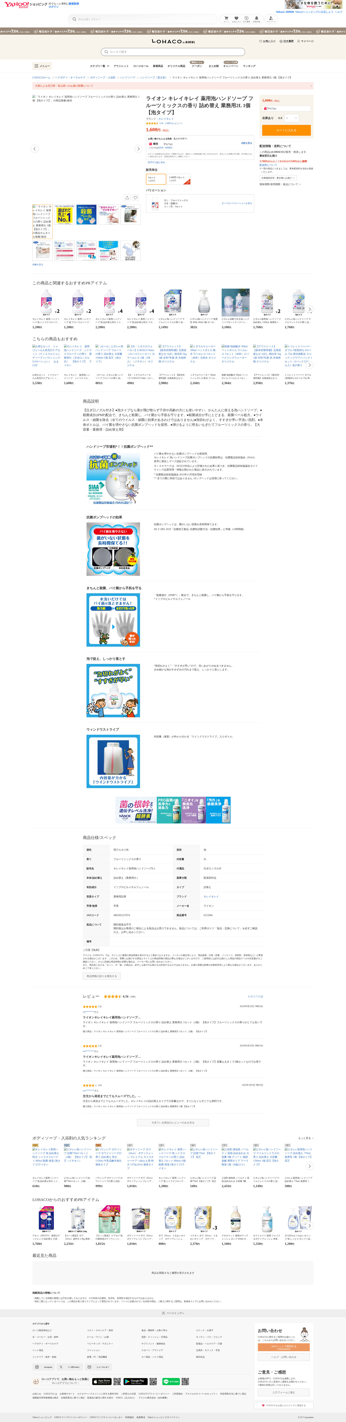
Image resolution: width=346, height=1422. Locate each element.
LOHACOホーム (41, 77)
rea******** (88, 1012)
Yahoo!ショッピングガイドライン (164, 1417)
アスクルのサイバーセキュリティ (201, 1394)
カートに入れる (286, 130)
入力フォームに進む (283, 1392)
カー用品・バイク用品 (152, 1357)
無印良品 (200, 1357)
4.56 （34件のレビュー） (171, 123)
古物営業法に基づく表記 (73, 1397)
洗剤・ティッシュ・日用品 (154, 1337)
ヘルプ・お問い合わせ (283, 1357)
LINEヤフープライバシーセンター (106, 1417)
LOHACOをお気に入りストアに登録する (286, 1405)
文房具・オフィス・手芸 (208, 1350)
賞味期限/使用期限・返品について (279, 184)
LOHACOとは (50, 1394)
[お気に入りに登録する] (135, 197)
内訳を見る (246, 143)
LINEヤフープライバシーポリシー (70, 1417)
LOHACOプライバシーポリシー (154, 1394)
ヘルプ (338, 11)
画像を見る (37, 264)
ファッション (93, 1350)
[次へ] (138, 149)
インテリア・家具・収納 (44, 1357)
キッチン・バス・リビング (209, 1337)
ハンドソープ (127, 77)
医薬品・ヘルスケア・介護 (209, 1344)
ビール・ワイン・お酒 (98, 1337)
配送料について (268, 165)
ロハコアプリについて (64, 1383)
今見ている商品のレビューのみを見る (173, 1122)
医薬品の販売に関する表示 (100, 1397)
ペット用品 (37, 1350)
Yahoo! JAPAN (285, 11)
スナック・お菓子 (204, 1330)
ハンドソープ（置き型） (154, 77)
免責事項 (140, 1417)
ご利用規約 (177, 1394)
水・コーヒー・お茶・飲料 (45, 1337)
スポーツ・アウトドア (152, 1350)
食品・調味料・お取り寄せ (154, 1330)
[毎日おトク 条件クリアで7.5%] (173, 31)
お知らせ (36, 1394)
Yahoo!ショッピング (42, 1417)
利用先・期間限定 (165, 148)
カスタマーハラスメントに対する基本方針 (97, 1394)
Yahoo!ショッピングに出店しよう (314, 11)
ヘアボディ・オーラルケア (70, 77)
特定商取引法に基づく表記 (233, 1394)
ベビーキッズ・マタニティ (100, 1344)
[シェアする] (127, 197)
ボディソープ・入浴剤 (102, 77)
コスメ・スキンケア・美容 (100, 1330)
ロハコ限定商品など (42, 1330)
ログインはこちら (156, 162)
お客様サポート (67, 1394)
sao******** (88, 1090)
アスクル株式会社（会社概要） (154, 1397)
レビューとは (255, 996)
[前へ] (35, 149)
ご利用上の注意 (128, 1394)
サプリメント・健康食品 (153, 1344)
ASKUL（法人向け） (126, 1397)
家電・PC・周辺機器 (97, 1357)
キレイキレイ (166, 119)
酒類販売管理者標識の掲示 (45, 1397)
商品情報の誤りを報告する (102, 976)
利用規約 (129, 1417)
